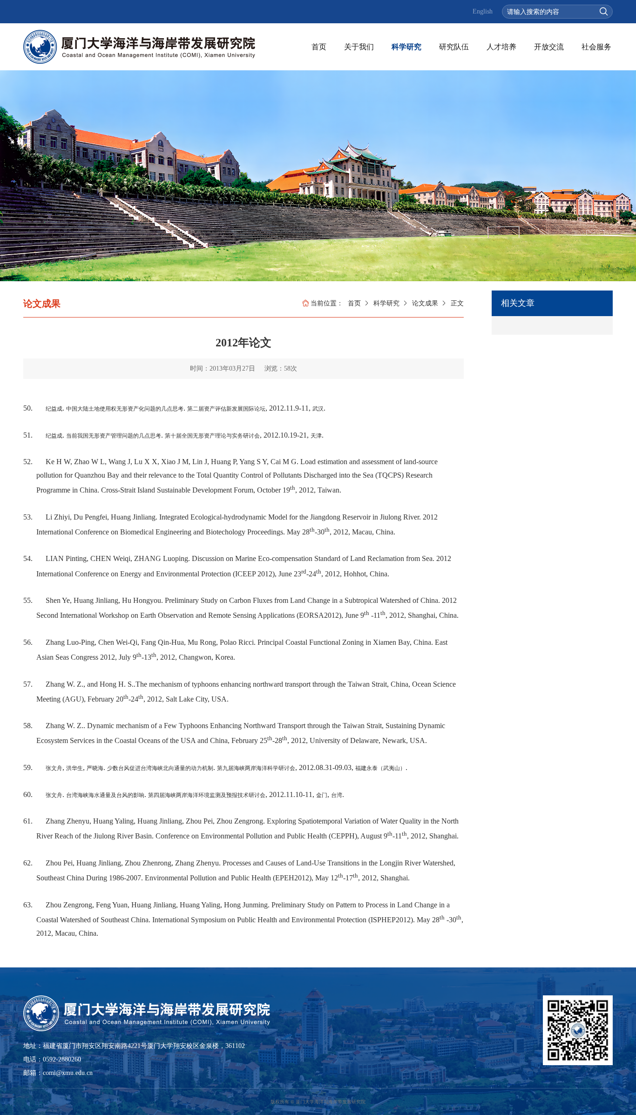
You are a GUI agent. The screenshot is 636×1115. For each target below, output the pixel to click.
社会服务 (596, 47)
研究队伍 (454, 47)
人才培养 (501, 47)
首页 (318, 47)
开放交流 (549, 47)
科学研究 (406, 47)
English (483, 11)
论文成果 (425, 303)
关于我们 (359, 47)
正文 (457, 303)
